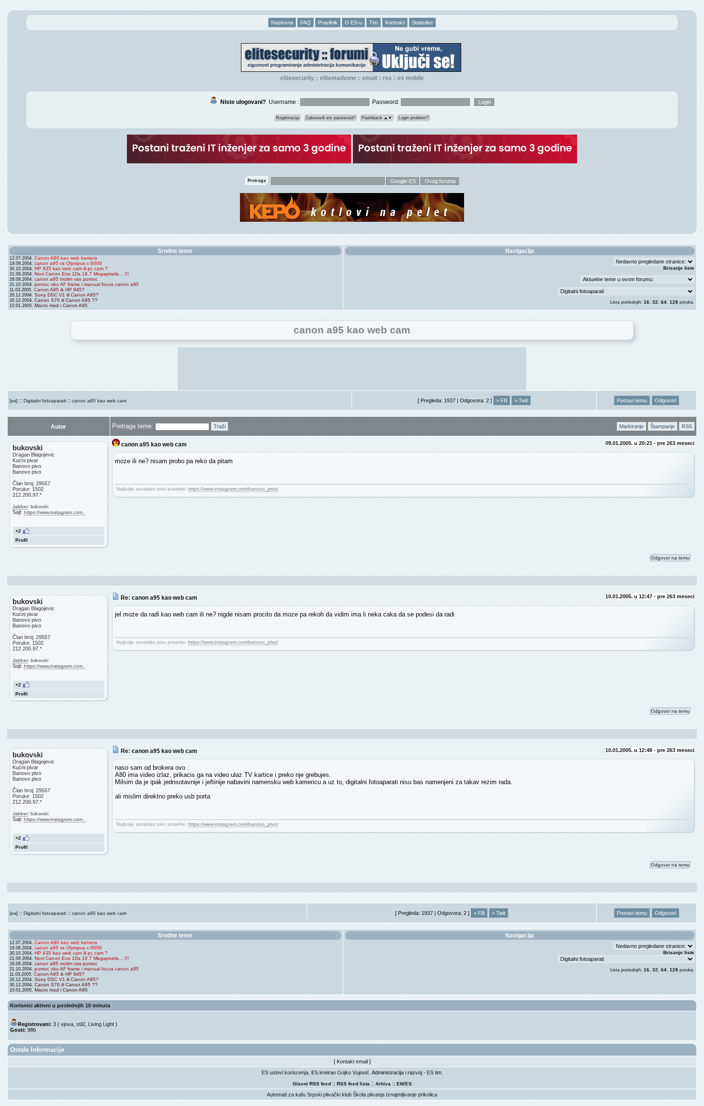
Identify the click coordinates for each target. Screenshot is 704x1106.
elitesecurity (297, 78)
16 (646, 302)
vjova (67, 1024)
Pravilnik (328, 22)
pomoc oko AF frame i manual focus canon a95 (86, 284)
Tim (373, 22)
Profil (21, 540)
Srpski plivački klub (329, 1094)
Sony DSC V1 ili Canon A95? (66, 294)
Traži (220, 426)
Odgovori (665, 400)
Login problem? (413, 117)
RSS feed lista (353, 1083)
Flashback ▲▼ (377, 117)
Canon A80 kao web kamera (65, 258)
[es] (14, 400)
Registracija (287, 117)
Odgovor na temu (670, 557)
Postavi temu (632, 400)
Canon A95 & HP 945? (59, 289)
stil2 (80, 1024)
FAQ (305, 22)
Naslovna (282, 22)
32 (655, 302)
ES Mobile (410, 78)
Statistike (422, 22)
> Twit (521, 400)
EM (400, 1083)
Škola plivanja (369, 1094)
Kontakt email (352, 1061)
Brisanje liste (678, 268)
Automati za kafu (286, 1094)
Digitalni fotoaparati (44, 400)
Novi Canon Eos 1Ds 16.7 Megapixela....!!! (81, 273)
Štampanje (662, 426)
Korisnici (395, 22)
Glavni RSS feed (312, 1083)
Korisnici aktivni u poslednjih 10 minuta (60, 1005)
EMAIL (369, 78)
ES (408, 1083)
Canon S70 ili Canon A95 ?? (66, 300)
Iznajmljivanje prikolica (411, 1094)
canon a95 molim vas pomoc (66, 279)
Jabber (20, 506)
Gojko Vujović (353, 1072)
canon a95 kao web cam (99, 400)
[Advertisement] (352, 368)
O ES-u (353, 22)
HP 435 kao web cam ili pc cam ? (71, 268)
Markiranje (631, 426)
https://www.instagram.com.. (54, 512)
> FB (501, 400)
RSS (387, 78)
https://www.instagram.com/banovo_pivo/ (233, 488)
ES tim (434, 1072)
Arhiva (383, 1083)
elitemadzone (338, 78)
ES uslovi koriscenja (284, 1072)
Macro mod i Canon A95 (61, 305)
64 (664, 302)
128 (674, 302)
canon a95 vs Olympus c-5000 (68, 263)
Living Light (101, 1024)
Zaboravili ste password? (330, 117)
